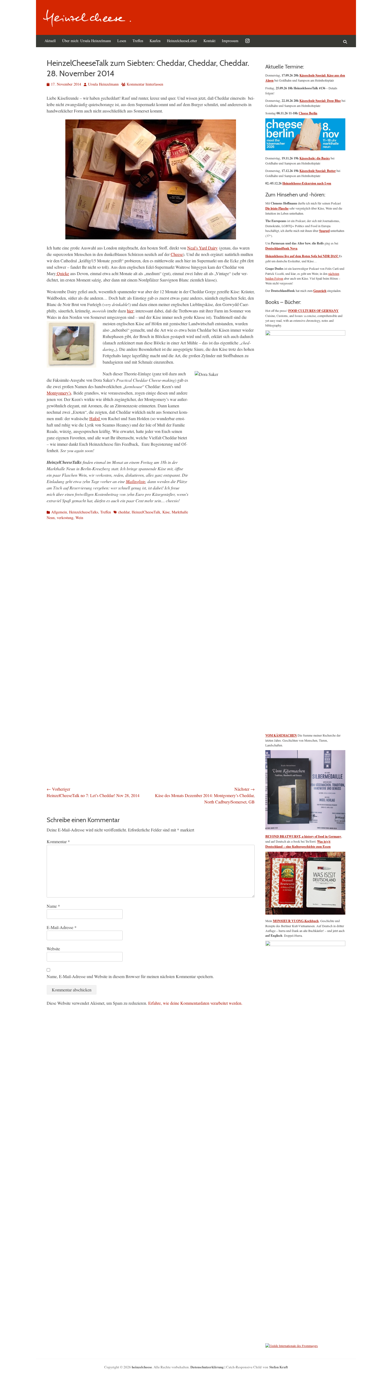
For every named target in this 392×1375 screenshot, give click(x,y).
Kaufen (155, 40)
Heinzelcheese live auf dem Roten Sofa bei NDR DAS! (302, 256)
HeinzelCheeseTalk (146, 511)
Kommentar (58, 841)
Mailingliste (135, 481)
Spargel (324, 230)
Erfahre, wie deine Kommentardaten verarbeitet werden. (195, 1003)
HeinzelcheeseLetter (182, 40)
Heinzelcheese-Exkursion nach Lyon (306, 183)
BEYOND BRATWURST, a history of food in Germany (303, 836)
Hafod (95, 418)
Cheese (177, 254)
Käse (166, 511)
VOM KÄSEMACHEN (281, 735)
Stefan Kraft (278, 1366)
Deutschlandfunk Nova (281, 248)
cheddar (124, 511)
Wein (79, 517)
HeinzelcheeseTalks (83, 511)
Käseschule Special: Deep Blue (320, 100)
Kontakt (209, 40)
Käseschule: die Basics (314, 158)
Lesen (121, 40)
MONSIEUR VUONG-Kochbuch (296, 921)
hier (130, 310)
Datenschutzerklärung (207, 1366)
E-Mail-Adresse (62, 927)
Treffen (138, 40)
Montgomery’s (59, 393)
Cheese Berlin (308, 113)
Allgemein (59, 511)
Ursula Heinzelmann (103, 84)
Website (53, 948)
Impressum (230, 40)
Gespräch (319, 290)
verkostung (65, 517)
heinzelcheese (142, 1366)
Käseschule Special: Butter (317, 170)
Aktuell (50, 40)
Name (53, 906)
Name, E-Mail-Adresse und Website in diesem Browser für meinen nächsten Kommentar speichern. (130, 976)
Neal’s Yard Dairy (202, 248)
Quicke (62, 273)
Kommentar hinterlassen (145, 84)
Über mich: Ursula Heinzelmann (86, 40)
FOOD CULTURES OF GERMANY (313, 310)
